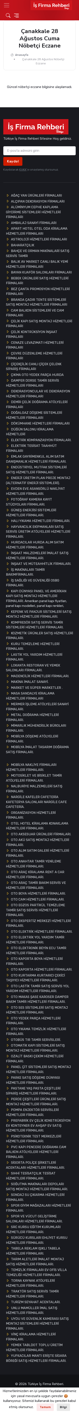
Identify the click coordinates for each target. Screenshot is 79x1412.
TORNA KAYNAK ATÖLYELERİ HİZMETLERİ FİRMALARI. (30, 1283)
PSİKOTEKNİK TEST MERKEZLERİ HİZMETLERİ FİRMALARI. (33, 1138)
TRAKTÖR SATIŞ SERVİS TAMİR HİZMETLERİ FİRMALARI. (32, 1293)
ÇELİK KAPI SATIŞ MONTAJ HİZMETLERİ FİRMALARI (39, 323)
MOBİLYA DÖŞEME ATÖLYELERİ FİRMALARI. (32, 738)
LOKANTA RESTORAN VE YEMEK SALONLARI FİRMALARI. (33, 667)
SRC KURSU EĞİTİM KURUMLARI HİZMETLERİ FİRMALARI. (33, 1229)
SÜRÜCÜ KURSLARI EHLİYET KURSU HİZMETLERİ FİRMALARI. (36, 1240)
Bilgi (63, 1407)
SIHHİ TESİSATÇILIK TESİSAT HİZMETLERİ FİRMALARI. (31, 1175)
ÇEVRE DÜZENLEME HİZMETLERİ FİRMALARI (34, 355)
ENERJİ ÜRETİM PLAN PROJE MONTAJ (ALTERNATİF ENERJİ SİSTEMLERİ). (38, 480)
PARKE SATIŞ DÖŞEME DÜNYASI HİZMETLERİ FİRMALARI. (33, 1080)
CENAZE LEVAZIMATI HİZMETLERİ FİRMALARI (35, 345)
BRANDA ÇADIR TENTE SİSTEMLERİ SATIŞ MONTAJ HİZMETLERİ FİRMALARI (36, 302)
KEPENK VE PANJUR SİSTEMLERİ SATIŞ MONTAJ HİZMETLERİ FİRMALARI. (39, 614)
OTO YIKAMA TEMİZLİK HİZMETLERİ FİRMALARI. (36, 1031)
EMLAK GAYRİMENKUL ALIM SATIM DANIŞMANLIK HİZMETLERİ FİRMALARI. (36, 459)
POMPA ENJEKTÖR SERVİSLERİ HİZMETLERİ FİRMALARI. (32, 1112)
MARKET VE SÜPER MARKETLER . (37, 688)
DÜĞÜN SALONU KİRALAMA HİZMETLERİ (30, 431)
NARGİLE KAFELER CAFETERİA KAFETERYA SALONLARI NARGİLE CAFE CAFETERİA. (36, 802)
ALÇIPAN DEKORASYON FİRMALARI (38, 201)
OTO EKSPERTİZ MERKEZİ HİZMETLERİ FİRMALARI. (38, 923)
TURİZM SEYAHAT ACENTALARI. (35, 1302)
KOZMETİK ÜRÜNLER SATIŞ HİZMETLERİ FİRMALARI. (39, 635)
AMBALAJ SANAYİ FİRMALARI (33, 223)
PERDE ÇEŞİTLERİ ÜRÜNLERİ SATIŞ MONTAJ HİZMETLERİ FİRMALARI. (36, 1101)
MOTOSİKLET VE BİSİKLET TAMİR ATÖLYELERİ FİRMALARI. (34, 778)
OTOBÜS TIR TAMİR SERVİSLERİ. (36, 1040)
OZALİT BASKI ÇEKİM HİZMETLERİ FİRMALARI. (34, 1058)
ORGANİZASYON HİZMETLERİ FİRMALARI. (31, 815)
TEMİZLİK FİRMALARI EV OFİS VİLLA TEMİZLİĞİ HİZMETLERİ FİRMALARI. (36, 1272)
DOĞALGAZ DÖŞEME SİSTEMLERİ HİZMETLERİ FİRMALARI (34, 415)
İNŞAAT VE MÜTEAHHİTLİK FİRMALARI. (41, 564)
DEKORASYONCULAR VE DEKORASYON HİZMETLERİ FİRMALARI (38, 393)
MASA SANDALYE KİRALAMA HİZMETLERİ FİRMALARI (30, 695)
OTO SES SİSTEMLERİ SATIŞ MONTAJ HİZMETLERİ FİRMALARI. (37, 1010)
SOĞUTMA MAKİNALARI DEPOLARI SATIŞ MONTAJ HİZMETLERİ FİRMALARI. (37, 1186)
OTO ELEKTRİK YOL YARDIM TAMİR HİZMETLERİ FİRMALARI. (35, 939)
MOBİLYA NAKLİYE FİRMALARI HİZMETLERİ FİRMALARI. (31, 767)
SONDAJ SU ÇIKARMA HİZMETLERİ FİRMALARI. (35, 1197)
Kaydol (13, 161)
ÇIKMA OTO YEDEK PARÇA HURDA (37, 375)
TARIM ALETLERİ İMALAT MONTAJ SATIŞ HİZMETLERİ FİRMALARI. (35, 1261)
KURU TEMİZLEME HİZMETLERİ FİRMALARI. (32, 646)
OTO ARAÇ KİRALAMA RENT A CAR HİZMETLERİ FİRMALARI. (35, 874)
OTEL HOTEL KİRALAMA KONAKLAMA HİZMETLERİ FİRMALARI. (37, 825)
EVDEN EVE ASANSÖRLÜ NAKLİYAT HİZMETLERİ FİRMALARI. (35, 491)
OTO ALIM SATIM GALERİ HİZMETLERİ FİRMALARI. (37, 853)
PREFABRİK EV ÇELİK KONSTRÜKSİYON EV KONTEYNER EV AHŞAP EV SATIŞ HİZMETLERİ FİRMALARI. (38, 1125)
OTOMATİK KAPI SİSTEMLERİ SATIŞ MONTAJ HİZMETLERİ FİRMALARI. (35, 1048)
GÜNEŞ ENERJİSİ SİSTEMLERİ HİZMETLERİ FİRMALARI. (31, 512)
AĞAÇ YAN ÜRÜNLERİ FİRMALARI (36, 195)
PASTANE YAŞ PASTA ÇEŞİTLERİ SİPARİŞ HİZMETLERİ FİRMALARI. (33, 1090)
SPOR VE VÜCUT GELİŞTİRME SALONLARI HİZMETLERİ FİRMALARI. (34, 1218)
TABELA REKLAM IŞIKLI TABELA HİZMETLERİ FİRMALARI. (33, 1250)
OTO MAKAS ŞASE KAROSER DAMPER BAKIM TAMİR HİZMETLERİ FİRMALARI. (37, 999)
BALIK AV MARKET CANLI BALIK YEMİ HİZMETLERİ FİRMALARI (37, 264)
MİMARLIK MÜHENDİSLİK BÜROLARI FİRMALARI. (36, 728)
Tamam (45, 1407)
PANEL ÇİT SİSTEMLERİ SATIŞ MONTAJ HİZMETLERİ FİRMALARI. (38, 1069)
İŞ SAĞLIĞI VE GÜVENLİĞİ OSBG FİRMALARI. (32, 582)
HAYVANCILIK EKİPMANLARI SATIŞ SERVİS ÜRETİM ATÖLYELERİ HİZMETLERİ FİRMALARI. (38, 532)
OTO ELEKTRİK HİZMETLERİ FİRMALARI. (41, 932)
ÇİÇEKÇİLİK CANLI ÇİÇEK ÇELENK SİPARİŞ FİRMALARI (33, 366)
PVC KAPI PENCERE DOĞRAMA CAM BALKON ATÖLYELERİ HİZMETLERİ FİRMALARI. (36, 1152)
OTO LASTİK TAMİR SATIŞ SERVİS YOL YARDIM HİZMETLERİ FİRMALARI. (37, 988)
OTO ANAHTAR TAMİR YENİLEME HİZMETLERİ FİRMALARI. (33, 863)
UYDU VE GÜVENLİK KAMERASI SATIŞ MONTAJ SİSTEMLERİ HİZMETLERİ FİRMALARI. (37, 1324)
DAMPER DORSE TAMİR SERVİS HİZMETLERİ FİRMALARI (32, 383)
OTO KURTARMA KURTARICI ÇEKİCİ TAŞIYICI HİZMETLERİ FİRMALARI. (35, 977)
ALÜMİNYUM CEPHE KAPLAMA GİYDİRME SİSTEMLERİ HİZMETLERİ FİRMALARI (33, 212)
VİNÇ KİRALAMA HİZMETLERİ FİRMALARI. (31, 1336)
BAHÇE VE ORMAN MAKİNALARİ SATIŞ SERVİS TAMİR (37, 253)
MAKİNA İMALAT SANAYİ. (29, 682)
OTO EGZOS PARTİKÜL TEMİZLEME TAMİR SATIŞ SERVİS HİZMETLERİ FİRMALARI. (35, 910)
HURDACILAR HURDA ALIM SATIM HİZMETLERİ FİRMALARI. (35, 544)
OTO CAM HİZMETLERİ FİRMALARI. (37, 899)
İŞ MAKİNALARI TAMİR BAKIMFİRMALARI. (25, 572)
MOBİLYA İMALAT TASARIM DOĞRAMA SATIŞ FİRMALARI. (37, 749)
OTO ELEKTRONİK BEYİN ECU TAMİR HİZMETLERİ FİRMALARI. (36, 950)
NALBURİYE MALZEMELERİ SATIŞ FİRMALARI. (34, 788)
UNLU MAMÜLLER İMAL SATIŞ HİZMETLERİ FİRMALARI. (31, 1310)
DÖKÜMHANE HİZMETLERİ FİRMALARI (40, 423)
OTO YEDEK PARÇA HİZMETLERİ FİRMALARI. (33, 1020)
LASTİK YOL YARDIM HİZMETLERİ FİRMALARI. (34, 657)
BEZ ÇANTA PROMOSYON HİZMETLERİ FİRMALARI (38, 291)
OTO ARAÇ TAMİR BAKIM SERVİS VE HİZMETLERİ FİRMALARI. (36, 885)
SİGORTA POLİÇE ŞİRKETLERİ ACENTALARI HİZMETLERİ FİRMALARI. (35, 1165)
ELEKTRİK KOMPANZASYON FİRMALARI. (41, 440)
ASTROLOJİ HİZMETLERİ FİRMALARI (39, 239)
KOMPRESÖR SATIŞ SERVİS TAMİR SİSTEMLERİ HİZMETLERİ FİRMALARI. (34, 625)
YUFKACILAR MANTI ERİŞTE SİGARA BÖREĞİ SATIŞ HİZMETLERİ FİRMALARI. (36, 1358)
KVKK (23, 169)
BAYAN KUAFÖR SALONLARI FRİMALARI (41, 272)
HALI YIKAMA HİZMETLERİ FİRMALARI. (40, 521)
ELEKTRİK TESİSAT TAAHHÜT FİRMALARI (31, 448)
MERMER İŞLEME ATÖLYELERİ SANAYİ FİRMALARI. (37, 706)
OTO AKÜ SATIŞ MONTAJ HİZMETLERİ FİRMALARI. (37, 842)
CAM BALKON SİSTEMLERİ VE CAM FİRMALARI (35, 312)
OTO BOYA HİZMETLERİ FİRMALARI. (38, 894)
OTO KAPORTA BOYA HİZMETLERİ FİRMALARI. (34, 961)
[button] (6, 5)
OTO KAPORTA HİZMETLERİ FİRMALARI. (41, 969)
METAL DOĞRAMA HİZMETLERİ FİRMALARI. (32, 717)
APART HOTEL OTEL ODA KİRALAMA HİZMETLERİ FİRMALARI (36, 231)
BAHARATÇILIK (22, 245)
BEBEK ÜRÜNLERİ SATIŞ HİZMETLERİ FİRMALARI (37, 280)
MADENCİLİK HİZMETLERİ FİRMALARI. (40, 676)
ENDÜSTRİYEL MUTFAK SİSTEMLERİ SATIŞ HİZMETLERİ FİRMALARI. (36, 469)
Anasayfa (21, 54)
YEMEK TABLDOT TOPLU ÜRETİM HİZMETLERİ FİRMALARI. (34, 1347)
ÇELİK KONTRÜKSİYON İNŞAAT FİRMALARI (31, 334)
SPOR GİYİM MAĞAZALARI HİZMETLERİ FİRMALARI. (38, 1208)
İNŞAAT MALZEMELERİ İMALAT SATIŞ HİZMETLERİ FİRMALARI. (37, 555)
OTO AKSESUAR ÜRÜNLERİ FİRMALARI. (41, 834)
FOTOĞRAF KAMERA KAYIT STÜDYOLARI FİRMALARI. (29, 501)
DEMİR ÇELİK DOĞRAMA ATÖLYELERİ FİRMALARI (37, 404)
